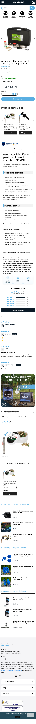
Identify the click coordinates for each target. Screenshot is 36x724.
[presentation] (2, 120)
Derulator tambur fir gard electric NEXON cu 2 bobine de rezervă (23, 555)
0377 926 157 (5, 646)
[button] (10, 297)
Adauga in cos (11, 133)
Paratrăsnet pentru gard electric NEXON (22, 535)
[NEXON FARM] (18, 2)
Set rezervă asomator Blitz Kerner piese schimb (25, 126)
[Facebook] (12, 676)
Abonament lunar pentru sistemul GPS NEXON (23, 523)
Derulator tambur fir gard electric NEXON (23, 566)
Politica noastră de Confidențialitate (11, 670)
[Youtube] (16, 676)
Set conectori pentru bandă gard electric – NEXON (22, 598)
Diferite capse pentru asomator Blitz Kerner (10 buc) (10, 126)
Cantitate (3, 91)
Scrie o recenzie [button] (18, 310)
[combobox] (18, 8)
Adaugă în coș (19, 99)
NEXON (3, 59)
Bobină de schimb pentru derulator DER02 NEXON (23, 578)
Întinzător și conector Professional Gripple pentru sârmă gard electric (23, 622)
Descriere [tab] (18, 149)
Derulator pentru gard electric (13, 548)
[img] (5, 322)
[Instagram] (20, 676)
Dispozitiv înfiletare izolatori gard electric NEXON (23, 511)
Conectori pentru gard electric (13, 591)
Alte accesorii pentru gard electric (15, 504)
